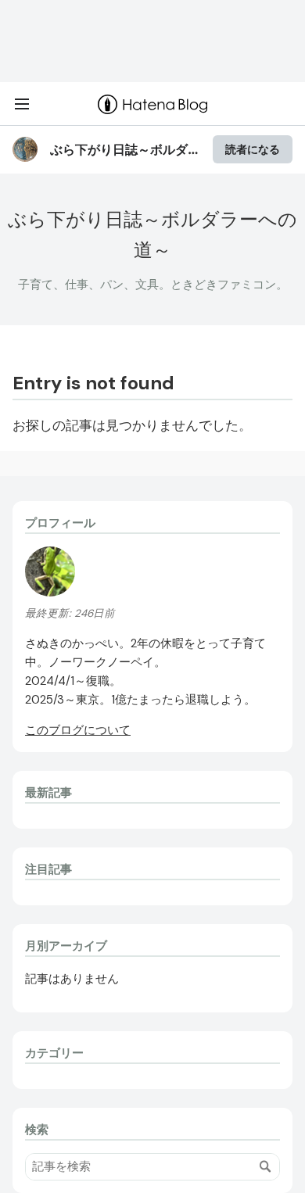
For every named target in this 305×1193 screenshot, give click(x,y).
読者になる (252, 149)
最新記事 (48, 793)
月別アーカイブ (66, 946)
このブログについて (78, 730)
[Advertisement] (152, 41)
